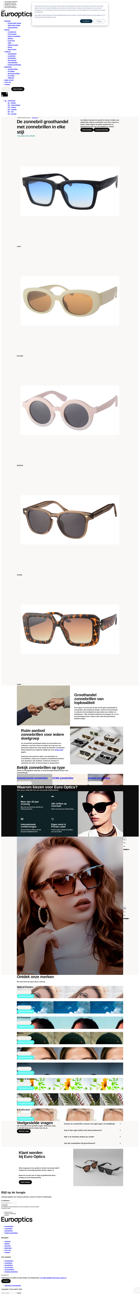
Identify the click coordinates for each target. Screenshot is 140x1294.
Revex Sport (12, 49)
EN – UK (11, 111)
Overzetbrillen (13, 62)
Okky (9, 43)
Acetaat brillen (13, 69)
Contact (7, 84)
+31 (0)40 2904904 (46, 1278)
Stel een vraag (24, 1131)
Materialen (8, 67)
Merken (7, 30)
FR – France (12, 107)
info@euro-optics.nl (59, 1278)
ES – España (12, 109)
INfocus (10, 38)
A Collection (12, 32)
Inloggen (6, 89)
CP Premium (12, 34)
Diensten (8, 21)
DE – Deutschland (14, 105)
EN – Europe (12, 114)
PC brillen (11, 76)
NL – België (12, 103)
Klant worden (17, 89)
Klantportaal (35, 117)
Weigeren (99, 21)
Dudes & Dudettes (14, 36)
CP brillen (11, 71)
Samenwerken (13, 27)
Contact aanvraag (101, 130)
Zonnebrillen (12, 54)
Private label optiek (14, 23)
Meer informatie (24, 992)
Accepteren (86, 21)
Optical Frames (13, 45)
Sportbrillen (12, 58)
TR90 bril (11, 78)
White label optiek (14, 25)
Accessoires (12, 60)
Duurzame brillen (14, 73)
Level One (11, 40)
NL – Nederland (10, 101)
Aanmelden (4, 1205)
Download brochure (25, 996)
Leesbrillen (11, 56)
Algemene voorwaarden (13, 1285)
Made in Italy (9, 80)
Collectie (8, 51)
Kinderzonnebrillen (14, 65)
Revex (10, 47)
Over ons (8, 82)
